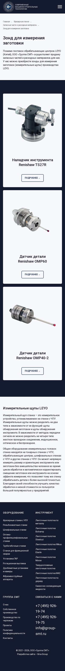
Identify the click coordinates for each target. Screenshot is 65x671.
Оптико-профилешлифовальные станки (15, 537)
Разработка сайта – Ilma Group (32, 654)
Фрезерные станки (21, 22)
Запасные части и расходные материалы (20, 25)
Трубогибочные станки (14, 546)
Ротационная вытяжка (14, 563)
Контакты (8, 638)
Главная (6, 22)
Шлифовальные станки (14, 530)
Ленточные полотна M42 (48, 573)
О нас (5, 604)
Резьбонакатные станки (15, 525)
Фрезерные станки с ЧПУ (15, 520)
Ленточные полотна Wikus (49, 544)
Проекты (7, 625)
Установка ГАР (10, 558)
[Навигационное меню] (60, 6)
